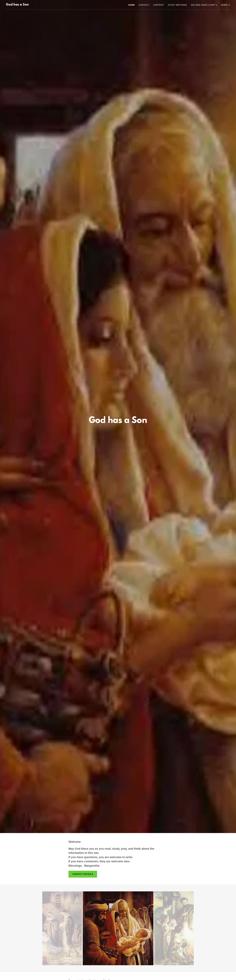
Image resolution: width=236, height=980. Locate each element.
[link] (17, 5)
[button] (225, 5)
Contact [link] (144, 5)
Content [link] (158, 5)
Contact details (82, 874)
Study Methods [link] (177, 5)
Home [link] (131, 5)
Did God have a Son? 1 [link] (204, 5)
